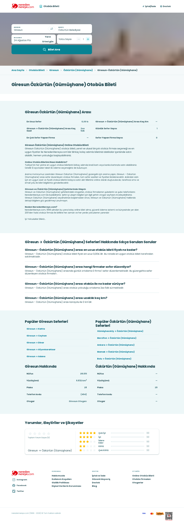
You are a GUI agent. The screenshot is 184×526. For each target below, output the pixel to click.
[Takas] (52, 29)
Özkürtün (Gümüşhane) (78, 70)
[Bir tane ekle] (88, 39)
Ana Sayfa (18, 70)
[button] (149, 6)
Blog (94, 486)
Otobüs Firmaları (141, 479)
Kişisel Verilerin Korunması (66, 486)
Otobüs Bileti (37, 70)
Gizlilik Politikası (60, 482)
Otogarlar (137, 482)
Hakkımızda (58, 475)
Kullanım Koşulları (62, 479)
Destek (167, 6)
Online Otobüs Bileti (143, 475)
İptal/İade (150, 6)
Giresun (54, 70)
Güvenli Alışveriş (101, 479)
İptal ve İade (99, 475)
